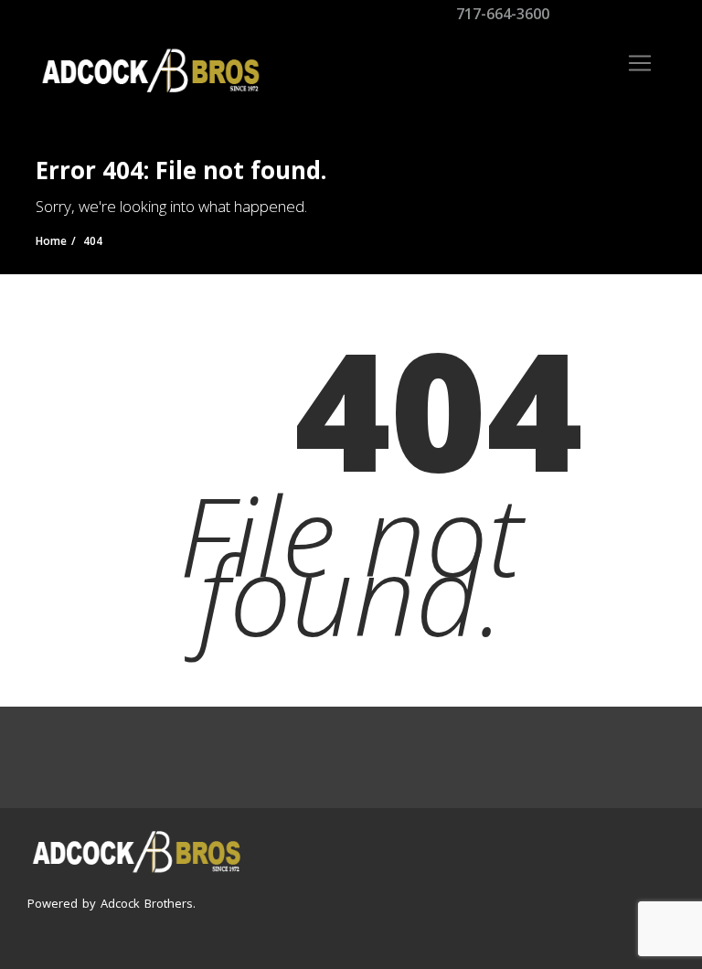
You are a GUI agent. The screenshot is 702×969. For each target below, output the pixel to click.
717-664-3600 (500, 14)
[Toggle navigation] (639, 63)
